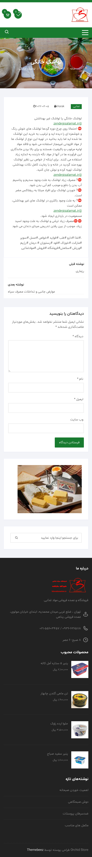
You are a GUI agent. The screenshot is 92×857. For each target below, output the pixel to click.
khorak (60, 106)
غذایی (76, 106)
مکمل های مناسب (76, 825)
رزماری (80, 271)
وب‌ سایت (76, 419)
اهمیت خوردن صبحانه (73, 790)
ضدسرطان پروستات (75, 813)
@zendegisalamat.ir (67, 123)
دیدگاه (78, 336)
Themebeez (35, 850)
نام (80, 379)
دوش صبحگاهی (78, 802)
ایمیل (78, 399)
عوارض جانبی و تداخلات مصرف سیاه (31, 292)
